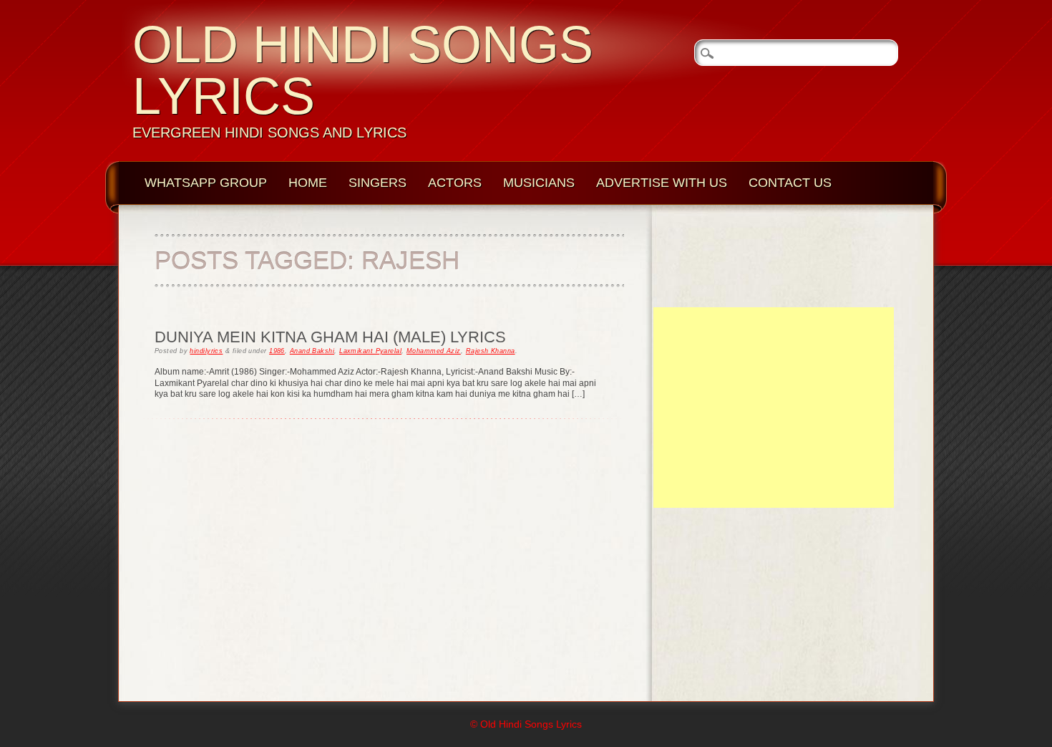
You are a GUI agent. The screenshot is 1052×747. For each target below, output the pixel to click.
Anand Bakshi (312, 351)
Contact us (790, 182)
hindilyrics (206, 351)
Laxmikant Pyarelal (370, 351)
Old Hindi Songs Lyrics (362, 70)
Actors (455, 182)
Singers (377, 182)
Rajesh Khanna (490, 351)
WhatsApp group (206, 182)
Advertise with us (661, 182)
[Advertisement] (773, 407)
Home (307, 182)
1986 (277, 351)
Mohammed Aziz (433, 351)
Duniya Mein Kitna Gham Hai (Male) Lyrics (330, 337)
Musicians (539, 182)
